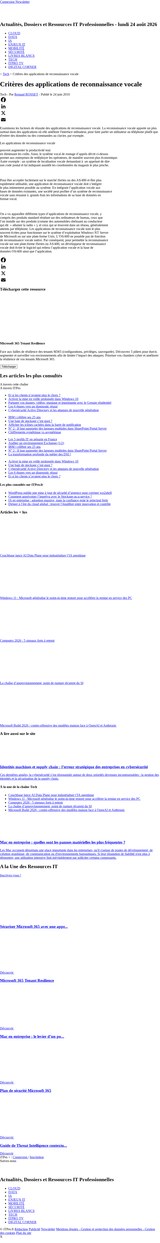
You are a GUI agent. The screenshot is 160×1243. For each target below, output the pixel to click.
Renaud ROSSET (26, 94)
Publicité (34, 1229)
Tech (6, 74)
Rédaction (21, 1229)
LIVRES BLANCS (21, 55)
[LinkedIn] (80, 106)
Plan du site (23, 1233)
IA (10, 40)
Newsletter (48, 1229)
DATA (12, 37)
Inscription (37, 1157)
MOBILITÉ (16, 48)
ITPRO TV (16, 63)
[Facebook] (80, 99)
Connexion (20, 1157)
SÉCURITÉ (16, 52)
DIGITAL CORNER (22, 67)
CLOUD (14, 33)
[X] (80, 113)
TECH (12, 59)
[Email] (80, 119)
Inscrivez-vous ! (10, 875)
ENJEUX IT (16, 44)
